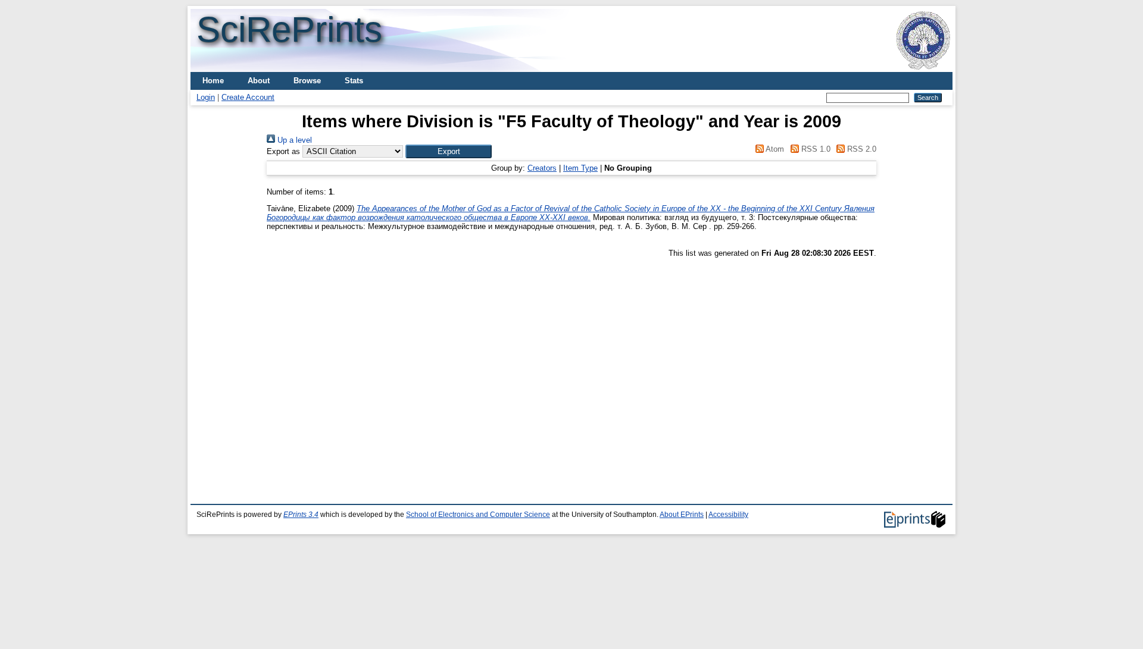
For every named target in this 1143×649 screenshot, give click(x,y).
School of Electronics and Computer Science (478, 514)
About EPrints (682, 514)
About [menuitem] (259, 80)
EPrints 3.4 (300, 514)
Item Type (580, 168)
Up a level (293, 140)
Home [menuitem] (213, 80)
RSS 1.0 (814, 149)
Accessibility (728, 514)
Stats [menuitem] (354, 80)
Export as (283, 151)
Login (205, 97)
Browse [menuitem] (307, 80)
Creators (542, 168)
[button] (448, 151)
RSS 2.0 (860, 149)
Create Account (247, 97)
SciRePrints (289, 29)
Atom (774, 149)
